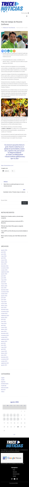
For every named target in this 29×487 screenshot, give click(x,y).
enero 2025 (3, 287)
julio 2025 (3, 276)
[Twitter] (5, 51)
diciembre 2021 (4, 357)
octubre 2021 (4, 361)
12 (11, 419)
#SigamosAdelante (15, 152)
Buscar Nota (4, 200)
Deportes (3, 381)
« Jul (14, 434)
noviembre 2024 (5, 291)
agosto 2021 (4, 365)
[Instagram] (6, 11)
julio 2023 (3, 319)
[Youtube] (4, 11)
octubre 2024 (4, 293)
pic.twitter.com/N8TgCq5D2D (14, 154)
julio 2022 (3, 343)
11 (7, 419)
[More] (14, 51)
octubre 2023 (4, 313)
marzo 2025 (4, 283)
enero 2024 (3, 307)
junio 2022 (3, 345)
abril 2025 (3, 281)
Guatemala (3, 385)
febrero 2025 (4, 285)
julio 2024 (3, 297)
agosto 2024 (4, 295)
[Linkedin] (8, 51)
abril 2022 (3, 349)
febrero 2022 (4, 353)
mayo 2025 (3, 279)
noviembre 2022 (5, 335)
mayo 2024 (3, 301)
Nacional (3, 389)
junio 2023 (3, 321)
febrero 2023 (4, 329)
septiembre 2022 (5, 339)
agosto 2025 (4, 273)
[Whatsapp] (11, 51)
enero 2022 (3, 355)
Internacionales (4, 387)
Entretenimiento (4, 383)
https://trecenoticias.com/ (7, 165)
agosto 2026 (4, 250)
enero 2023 (3, 331)
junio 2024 (3, 299)
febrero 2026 (4, 262)
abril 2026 (3, 258)
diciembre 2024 (4, 289)
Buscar (24, 202)
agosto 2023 (4, 317)
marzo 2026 (4, 260)
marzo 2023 (4, 327)
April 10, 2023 (14, 158)
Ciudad (2, 379)
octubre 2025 (4, 270)
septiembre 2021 (5, 363)
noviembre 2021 (5, 359)
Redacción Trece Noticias (9, 27)
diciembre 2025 (4, 266)
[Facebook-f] (1, 11)
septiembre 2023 (5, 315)
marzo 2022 (4, 351)
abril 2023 (3, 325)
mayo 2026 (3, 256)
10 (4, 419)
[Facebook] (2, 51)
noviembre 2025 (5, 268)
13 (14, 419)
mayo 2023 (3, 323)
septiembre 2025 (5, 272)
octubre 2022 (4, 337)
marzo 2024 (4, 303)
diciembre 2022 (4, 333)
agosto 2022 (4, 341)
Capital (2, 377)
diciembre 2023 (4, 309)
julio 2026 (3, 252)
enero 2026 (3, 264)
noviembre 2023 (5, 311)
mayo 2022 (3, 347)
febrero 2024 (4, 305)
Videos (2, 391)
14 (18, 419)
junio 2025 (3, 277)
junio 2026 (3, 254)
